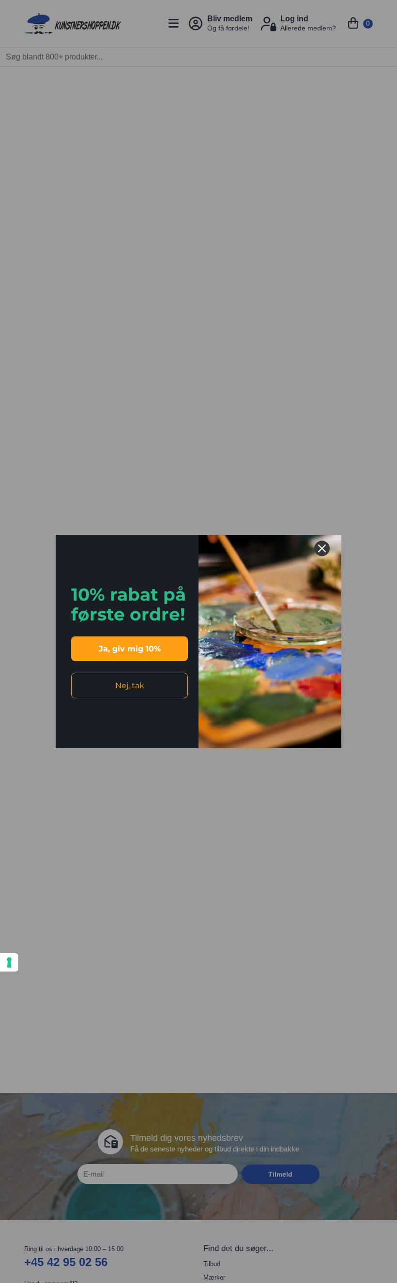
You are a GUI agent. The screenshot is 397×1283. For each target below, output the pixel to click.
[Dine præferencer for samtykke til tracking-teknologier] (9, 962)
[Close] (322, 548)
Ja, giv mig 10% (130, 648)
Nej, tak (129, 685)
